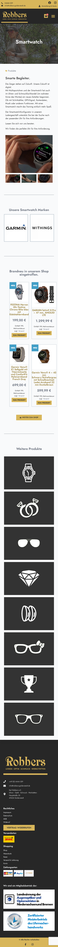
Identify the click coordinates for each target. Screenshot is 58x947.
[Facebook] (49, 2)
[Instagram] (55, 2)
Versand (21, 331)
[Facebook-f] (25, 944)
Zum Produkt (19, 335)
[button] (53, 16)
